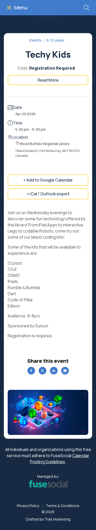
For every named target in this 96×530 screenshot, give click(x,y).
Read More (48, 80)
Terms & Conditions (62, 505)
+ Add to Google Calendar (48, 180)
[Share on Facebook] (31, 370)
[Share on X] (42, 370)
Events (35, 40)
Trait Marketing (57, 519)
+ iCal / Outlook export (48, 194)
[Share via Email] (65, 370)
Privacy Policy (28, 505)
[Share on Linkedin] (54, 370)
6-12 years (55, 40)
